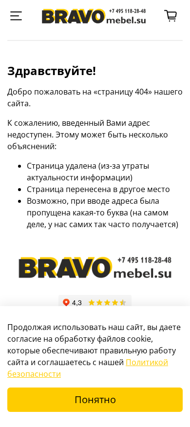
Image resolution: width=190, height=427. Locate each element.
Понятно (95, 399)
